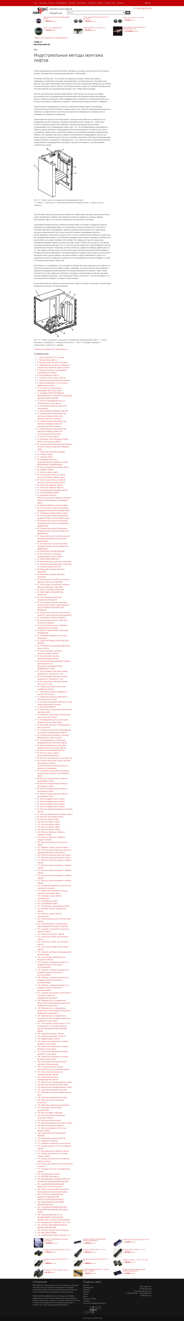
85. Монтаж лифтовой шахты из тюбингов (54, 758)
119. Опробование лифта (47, 901)
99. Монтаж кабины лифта (48, 819)
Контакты (120, 3)
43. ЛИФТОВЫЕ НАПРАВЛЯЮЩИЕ (51, 551)
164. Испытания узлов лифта (49, 1120)
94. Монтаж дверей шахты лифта (51, 804)
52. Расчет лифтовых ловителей (50, 590)
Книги (85, 1296)
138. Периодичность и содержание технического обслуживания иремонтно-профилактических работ (54, 1003)
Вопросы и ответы (90, 1299)
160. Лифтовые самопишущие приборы (53, 1105)
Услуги (50, 3)
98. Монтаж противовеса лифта (50, 817)
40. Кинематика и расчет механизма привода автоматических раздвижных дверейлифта (53, 531)
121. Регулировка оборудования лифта (53, 906)
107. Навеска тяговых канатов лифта (52, 847)
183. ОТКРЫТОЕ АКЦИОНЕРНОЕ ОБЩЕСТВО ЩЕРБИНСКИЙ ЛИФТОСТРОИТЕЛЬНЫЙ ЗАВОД (50, 1197)
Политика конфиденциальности (94, 1303)
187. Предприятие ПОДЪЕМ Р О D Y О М (53, 1222)
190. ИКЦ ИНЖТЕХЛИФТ (47, 1233)
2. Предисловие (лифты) (47, 360)
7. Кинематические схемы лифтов (51, 378)
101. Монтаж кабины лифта (48, 824)
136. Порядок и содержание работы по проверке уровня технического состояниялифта (53, 987)
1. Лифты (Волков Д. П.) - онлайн (50, 357)
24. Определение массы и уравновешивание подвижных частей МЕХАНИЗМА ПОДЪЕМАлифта (52, 462)
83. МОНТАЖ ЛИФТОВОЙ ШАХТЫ (51, 750)
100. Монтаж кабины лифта (48, 822)
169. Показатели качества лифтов (51, 1138)
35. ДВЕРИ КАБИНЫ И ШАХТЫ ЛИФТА (52, 505)
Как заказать (82, 3)
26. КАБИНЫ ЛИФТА (45, 470)
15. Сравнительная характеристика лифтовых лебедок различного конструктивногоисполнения (51, 416)
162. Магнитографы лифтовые (50, 1113)
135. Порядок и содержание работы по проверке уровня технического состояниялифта (53, 980)
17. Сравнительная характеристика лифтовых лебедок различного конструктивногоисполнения (51, 431)
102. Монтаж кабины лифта (48, 827)
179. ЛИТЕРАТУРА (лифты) (48, 1177)
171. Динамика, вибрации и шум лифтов (53, 1143)
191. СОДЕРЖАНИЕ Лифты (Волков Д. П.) (54, 1235)
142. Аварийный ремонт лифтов (50, 1034)
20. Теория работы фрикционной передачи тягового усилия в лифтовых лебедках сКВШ (54, 446)
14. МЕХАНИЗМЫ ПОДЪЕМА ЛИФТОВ (52, 411)
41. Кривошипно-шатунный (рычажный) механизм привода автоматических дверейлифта (53, 538)
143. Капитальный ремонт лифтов (51, 1036)
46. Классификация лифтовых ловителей (54, 562)
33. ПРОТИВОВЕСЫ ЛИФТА (48, 493)
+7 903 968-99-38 (142, 8)
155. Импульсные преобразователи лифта (54, 1087)
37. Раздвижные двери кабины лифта (52, 513)
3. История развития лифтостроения (52, 363)
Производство (61, 3)
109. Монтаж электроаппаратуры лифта (54, 855)
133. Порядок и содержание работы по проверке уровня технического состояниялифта (53, 964)
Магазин (86, 1285)
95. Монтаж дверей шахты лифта (51, 807)
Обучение (72, 3)
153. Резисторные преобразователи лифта (54, 1082)
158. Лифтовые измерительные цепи (52, 1097)
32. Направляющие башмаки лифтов (52, 490)
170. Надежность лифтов (47, 1141)
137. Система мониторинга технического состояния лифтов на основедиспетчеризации (54, 995)
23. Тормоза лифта (45, 457)
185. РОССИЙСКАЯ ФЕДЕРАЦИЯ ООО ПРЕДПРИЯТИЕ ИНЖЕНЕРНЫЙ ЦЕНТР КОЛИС (52, 1209)
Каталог (42, 3)
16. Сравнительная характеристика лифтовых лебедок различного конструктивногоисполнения (51, 423)
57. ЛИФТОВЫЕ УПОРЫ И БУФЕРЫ (51, 618)
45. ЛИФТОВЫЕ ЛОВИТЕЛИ (48, 559)
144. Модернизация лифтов (48, 1039)
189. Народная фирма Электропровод (52, 1230)
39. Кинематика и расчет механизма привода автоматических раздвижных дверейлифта (53, 523)
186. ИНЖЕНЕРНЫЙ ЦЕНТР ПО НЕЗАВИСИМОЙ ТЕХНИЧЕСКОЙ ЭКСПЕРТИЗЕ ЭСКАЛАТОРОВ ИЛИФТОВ (53, 1217)
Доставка (92, 3)
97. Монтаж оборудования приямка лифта (54, 814)
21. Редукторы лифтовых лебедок (51, 452)
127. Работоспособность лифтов (50, 934)
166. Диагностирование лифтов (50, 1126)
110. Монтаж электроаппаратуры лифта (54, 858)
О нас (35, 3)
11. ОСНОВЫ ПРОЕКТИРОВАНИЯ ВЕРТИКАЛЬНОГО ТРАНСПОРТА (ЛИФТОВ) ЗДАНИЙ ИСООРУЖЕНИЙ (54, 395)
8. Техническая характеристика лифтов (53, 380)
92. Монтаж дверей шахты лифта (51, 799)
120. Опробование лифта (47, 903)
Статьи (85, 1294)
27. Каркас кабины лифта (47, 472)
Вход (149, 3)
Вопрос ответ (110, 3)
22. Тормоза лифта (45, 454)
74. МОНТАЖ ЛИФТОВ (46, 707)
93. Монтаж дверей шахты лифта (51, 801)
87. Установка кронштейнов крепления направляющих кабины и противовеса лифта (53, 773)
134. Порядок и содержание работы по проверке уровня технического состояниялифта (53, 972)
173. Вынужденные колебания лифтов (53, 1151)
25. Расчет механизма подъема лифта (53, 467)
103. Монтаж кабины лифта (48, 829)
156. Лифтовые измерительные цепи (52, 1090)
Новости (100, 3)
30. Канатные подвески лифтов (50, 485)
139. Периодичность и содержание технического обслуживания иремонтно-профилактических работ (54, 1010)
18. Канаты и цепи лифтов (48, 437)
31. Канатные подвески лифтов (50, 488)
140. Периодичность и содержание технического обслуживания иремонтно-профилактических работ (54, 1018)
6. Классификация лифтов (48, 375)
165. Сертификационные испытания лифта (54, 1123)
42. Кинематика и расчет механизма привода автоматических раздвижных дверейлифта (53, 546)
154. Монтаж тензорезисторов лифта (52, 1085)
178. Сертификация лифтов (48, 1174)
